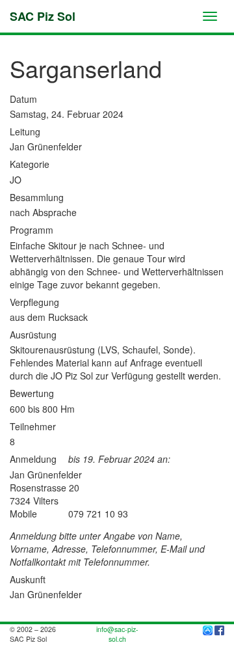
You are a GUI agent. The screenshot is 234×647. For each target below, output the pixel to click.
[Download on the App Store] (208, 629)
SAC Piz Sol (42, 16)
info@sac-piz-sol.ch (117, 634)
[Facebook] (219, 629)
